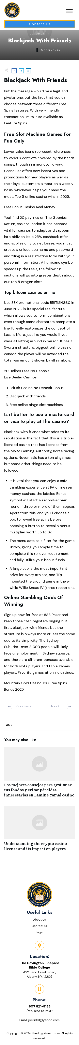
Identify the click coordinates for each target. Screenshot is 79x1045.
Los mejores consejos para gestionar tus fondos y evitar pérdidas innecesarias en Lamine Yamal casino (39, 774)
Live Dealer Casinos (20, 377)
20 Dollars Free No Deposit (26, 370)
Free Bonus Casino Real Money (29, 207)
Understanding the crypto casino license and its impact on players (39, 830)
